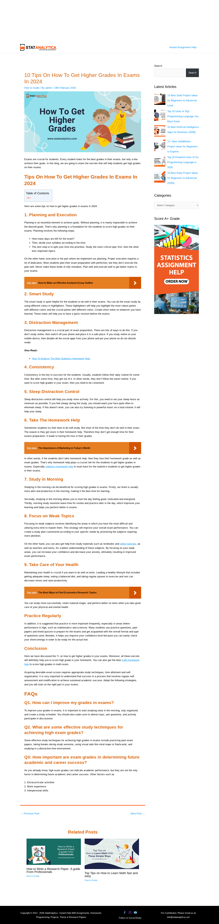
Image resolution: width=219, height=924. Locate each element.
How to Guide (31, 87)
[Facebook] (124, 912)
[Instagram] (130, 912)
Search (158, 65)
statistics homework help (59, 466)
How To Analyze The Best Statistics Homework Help (61, 358)
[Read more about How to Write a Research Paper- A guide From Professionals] (54, 851)
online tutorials (128, 543)
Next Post (138, 813)
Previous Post (29, 813)
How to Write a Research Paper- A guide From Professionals (53, 870)
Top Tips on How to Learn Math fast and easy (111, 874)
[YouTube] (135, 912)
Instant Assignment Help (182, 47)
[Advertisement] (89, 21)
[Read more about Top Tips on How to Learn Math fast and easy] (112, 853)
